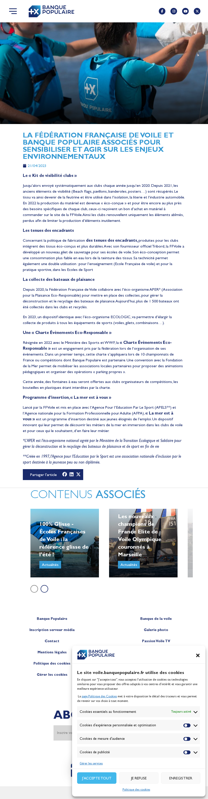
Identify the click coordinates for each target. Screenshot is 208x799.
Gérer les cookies (52, 674)
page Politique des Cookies (99, 696)
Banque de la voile (156, 619)
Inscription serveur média (52, 630)
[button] (197, 655)
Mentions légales (52, 652)
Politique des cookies (136, 789)
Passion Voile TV (156, 641)
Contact (52, 641)
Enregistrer (180, 778)
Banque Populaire (52, 619)
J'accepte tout (97, 778)
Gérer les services (91, 763)
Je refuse (139, 778)
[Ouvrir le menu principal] (13, 11)
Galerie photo (156, 630)
